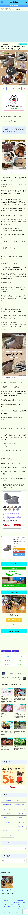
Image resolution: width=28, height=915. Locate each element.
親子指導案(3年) (8, 800)
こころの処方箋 (20, 822)
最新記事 (6, 900)
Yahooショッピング (19, 554)
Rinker (19, 544)
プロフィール (7, 835)
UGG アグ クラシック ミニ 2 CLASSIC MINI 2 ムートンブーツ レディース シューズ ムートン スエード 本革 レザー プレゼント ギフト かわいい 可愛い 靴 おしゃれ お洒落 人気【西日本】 (12, 516)
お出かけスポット (20, 800)
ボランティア (20, 831)
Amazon (16, 549)
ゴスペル (7, 826)
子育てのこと (16, 651)
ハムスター (7, 813)
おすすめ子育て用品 (7, 804)
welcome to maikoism (14, 5)
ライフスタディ (7, 822)
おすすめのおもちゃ (20, 804)
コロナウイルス (20, 826)
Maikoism (14, 2)
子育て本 (20, 817)
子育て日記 (20, 813)
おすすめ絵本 (7, 809)
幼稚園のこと (7, 817)
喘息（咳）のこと (7, 831)
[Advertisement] (14, 26)
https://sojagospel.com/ (14, 619)
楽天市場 (16, 551)
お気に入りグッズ (6, 651)
